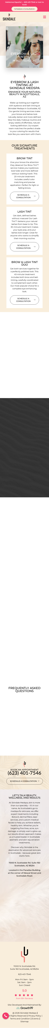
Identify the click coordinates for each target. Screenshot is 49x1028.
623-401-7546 (29, 2)
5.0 (24, 990)
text (40, 2)
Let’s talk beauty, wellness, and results (24, 796)
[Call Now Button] (5, 1016)
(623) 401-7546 (24, 773)
